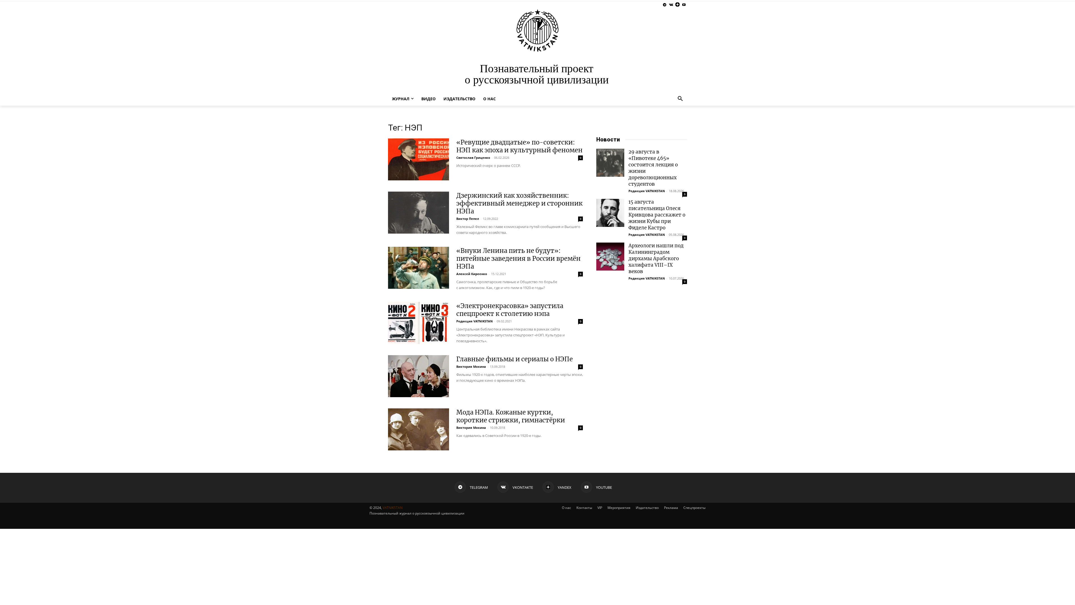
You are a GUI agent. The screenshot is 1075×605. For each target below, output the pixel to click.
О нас (566, 507)
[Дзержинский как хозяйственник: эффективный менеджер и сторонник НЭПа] (418, 213)
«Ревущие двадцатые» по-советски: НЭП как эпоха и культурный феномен (519, 146)
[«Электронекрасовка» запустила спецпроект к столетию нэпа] (418, 323)
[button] (680, 99)
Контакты (584, 507)
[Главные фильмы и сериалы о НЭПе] (418, 376)
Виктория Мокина (471, 366)
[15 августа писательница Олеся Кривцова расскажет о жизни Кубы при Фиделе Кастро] (610, 213)
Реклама (671, 507)
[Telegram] (665, 5)
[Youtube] (684, 5)
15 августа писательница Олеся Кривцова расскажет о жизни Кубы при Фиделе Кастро (656, 215)
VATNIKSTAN (393, 507)
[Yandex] (677, 5)
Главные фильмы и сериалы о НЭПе (514, 359)
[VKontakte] (671, 5)
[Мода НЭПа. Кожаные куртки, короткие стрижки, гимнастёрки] (418, 429)
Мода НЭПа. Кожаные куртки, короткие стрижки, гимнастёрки (510, 416)
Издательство (647, 507)
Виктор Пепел (467, 219)
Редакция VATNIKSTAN (474, 321)
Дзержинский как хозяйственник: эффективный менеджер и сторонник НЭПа (519, 203)
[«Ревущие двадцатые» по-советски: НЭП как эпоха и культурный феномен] (418, 159)
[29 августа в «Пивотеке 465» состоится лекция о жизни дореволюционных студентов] (610, 163)
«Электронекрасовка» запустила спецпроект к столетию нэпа (509, 310)
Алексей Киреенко (471, 274)
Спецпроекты (694, 507)
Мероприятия (618, 507)
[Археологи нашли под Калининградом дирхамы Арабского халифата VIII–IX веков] (610, 257)
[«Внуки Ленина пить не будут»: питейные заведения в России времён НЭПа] (418, 268)
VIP (599, 507)
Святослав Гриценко (473, 157)
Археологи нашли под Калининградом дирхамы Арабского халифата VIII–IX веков (656, 258)
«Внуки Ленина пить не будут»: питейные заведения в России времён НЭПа (518, 258)
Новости (608, 139)
